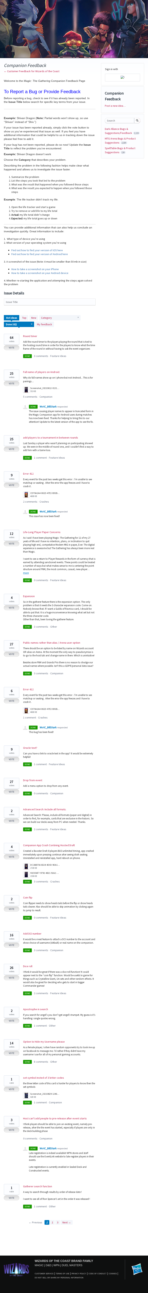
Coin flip (27, 897)
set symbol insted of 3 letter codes (43, 1077)
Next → (66, 1222)
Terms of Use (62, 1274)
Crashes (44, 501)
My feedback (44, 324)
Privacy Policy (78, 1274)
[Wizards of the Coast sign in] (122, 77)
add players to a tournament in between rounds (50, 437)
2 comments (30, 501)
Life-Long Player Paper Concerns (42, 532)
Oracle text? (30, 748)
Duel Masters (72, 1265)
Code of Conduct (97, 1274)
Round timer (30, 336)
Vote (11, 347)
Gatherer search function (37, 1186)
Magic (39, 1265)
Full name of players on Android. (41, 372)
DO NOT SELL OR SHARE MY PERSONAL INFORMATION (59, 1278)
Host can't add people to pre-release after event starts (55, 1118)
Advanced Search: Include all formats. (44, 809)
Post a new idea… (115, 105)
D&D (48, 1265)
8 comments (41, 1061)
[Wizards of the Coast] (16, 1270)
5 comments (30, 396)
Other (53, 626)
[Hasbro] (137, 1269)
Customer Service (44, 1274)
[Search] (137, 120)
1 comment (40, 457)
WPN (56, 1265)
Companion (46, 396)
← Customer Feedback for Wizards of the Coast (31, 71)
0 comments (41, 580)
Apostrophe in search (35, 1009)
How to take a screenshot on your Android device (39, 273)
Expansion (29, 596)
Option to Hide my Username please (44, 1041)
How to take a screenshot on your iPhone (35, 269)
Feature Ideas (58, 356)
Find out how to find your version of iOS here (37, 250)
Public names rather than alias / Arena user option (51, 642)
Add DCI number (32, 933)
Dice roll (27, 966)
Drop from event (32, 780)
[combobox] (120, 120)
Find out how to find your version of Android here (39, 254)
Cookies (113, 1274)
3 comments (41, 356)
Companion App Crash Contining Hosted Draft (49, 845)
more (26, 573)
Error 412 (28, 473)
